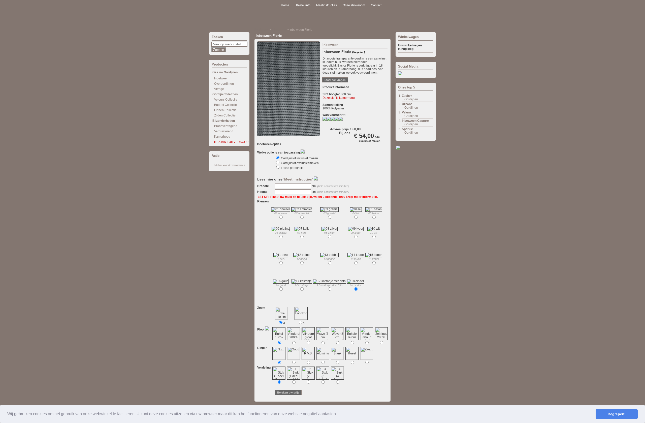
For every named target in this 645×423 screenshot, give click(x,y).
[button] (338, 414)
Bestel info (303, 5)
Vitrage (219, 89)
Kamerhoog (222, 136)
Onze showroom (354, 5)
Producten (261, 30)
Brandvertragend (225, 126)
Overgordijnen (224, 83)
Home (285, 5)
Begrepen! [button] (617, 414)
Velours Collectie (225, 99)
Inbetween (221, 78)
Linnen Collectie (225, 110)
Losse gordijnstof (292, 168)
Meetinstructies (326, 5)
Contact (376, 5)
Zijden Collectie (225, 115)
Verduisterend (223, 131)
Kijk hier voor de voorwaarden (229, 165)
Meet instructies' (299, 179)
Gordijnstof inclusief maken (299, 158)
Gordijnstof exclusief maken (299, 163)
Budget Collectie (225, 105)
